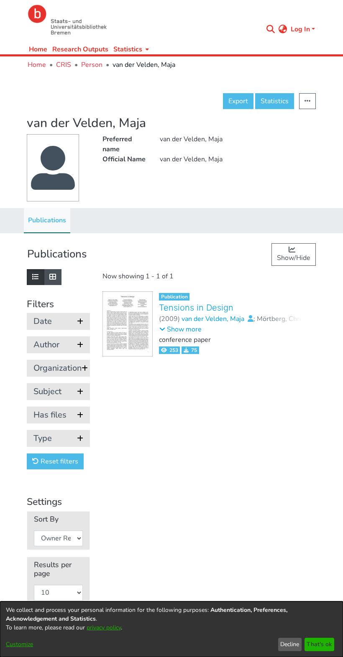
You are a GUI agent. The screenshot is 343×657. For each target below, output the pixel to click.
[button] (180, 329)
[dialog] (171, 629)
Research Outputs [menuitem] (80, 49)
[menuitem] (130, 49)
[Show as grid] (52, 277)
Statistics (275, 101)
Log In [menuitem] (300, 29)
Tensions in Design (196, 308)
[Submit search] (271, 29)
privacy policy (104, 628)
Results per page (53, 569)
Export (238, 101)
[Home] (143, 20)
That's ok (319, 644)
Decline (289, 644)
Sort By (46, 519)
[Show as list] (35, 277)
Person (91, 64)
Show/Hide (293, 257)
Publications (47, 220)
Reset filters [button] (58, 461)
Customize (19, 644)
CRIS (63, 64)
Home (38, 49)
